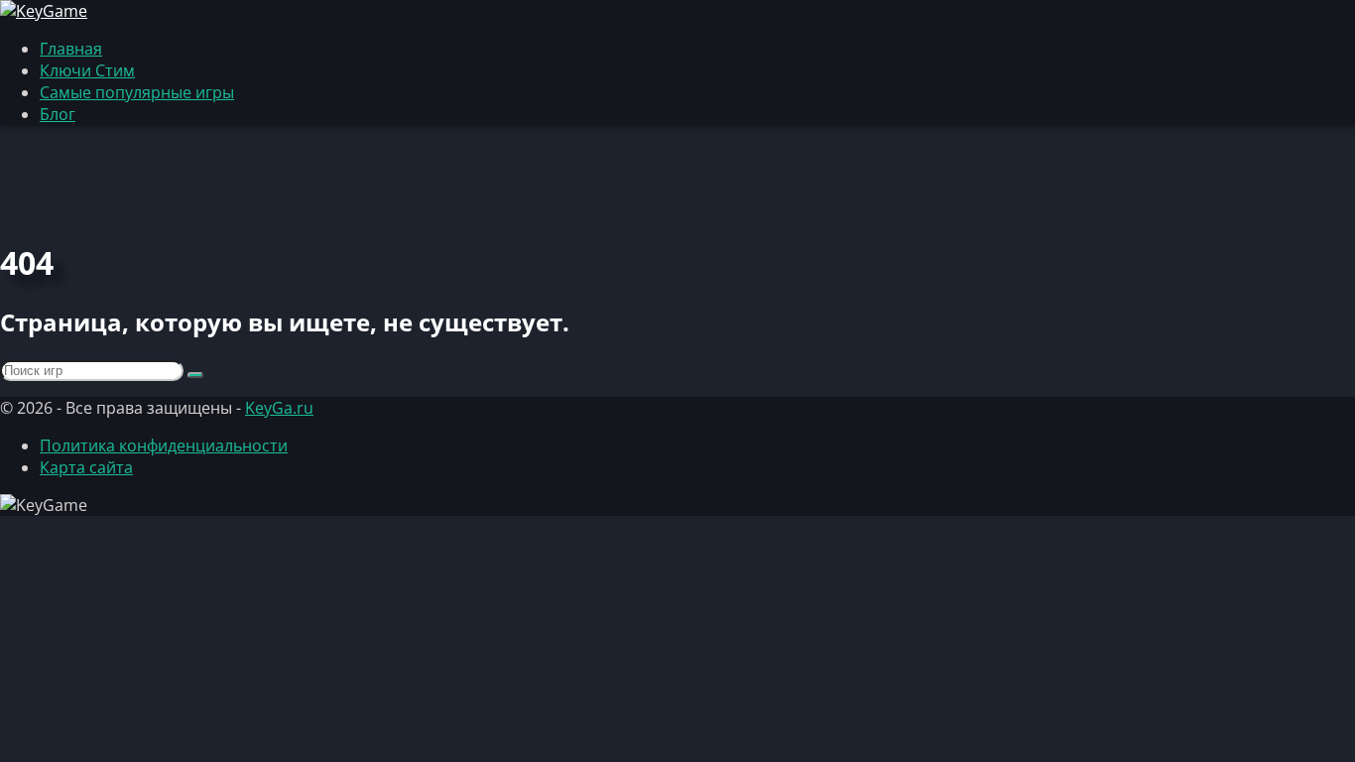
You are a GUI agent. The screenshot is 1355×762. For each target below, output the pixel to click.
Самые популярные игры (137, 92)
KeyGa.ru (279, 408)
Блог (57, 114)
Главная (71, 49)
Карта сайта (86, 467)
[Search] (195, 375)
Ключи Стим (87, 70)
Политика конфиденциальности (164, 445)
